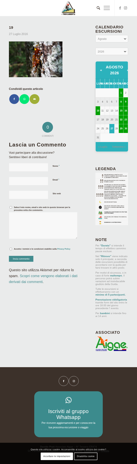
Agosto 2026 (114, 70)
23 (126, 119)
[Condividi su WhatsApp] (24, 99)
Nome (56, 166)
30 (126, 128)
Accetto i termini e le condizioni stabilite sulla (42, 249)
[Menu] (105, 8)
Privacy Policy (63, 249)
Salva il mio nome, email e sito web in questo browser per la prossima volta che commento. (42, 208)
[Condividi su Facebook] (14, 99)
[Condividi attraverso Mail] (34, 99)
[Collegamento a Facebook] (120, 8)
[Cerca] (96, 8)
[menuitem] (96, 8)
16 (126, 110)
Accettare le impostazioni (56, 456)
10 (98, 110)
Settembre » (118, 146)
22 (121, 119)
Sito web (57, 193)
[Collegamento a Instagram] (125, 8)
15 (121, 110)
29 (121, 128)
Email (56, 179)
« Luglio (102, 146)
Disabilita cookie (86, 456)
